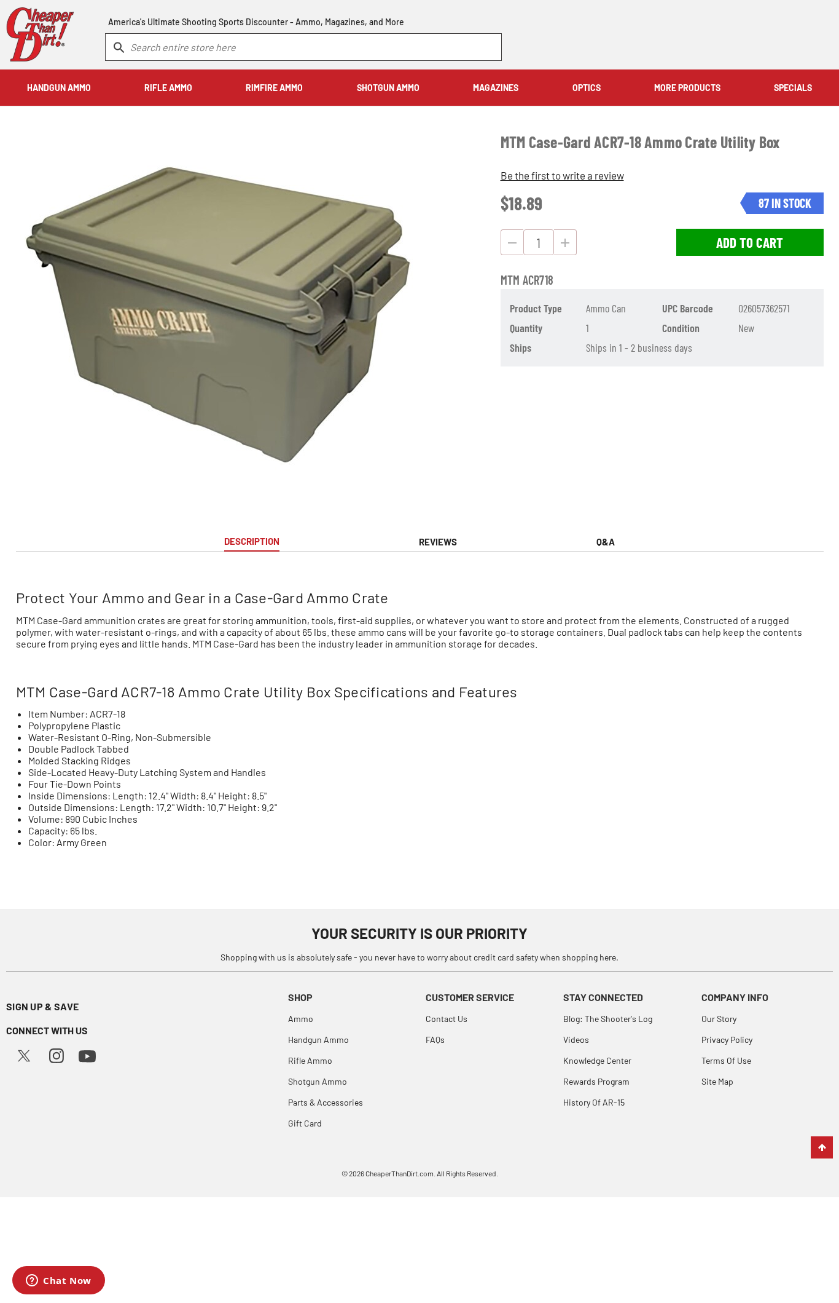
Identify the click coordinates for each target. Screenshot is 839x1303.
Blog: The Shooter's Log (607, 1018)
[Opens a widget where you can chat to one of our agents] (58, 1281)
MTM (510, 279)
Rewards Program (596, 1081)
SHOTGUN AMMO (388, 87)
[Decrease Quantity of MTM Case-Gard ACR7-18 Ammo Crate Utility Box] (512, 242)
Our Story (718, 1018)
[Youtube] (87, 1055)
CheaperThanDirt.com (399, 1173)
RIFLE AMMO (168, 87)
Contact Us (446, 1018)
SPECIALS (793, 87)
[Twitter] (24, 1054)
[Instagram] (56, 1054)
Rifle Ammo (310, 1060)
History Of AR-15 (594, 1102)
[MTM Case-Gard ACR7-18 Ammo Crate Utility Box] (218, 314)
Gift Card (305, 1123)
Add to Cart (749, 242)
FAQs (435, 1039)
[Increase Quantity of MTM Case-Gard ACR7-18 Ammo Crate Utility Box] (565, 242)
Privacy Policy (726, 1039)
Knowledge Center (597, 1060)
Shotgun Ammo (317, 1081)
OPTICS (586, 87)
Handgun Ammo (318, 1039)
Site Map (717, 1081)
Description (251, 541)
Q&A (605, 541)
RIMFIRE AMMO (274, 87)
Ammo (300, 1018)
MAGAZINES (495, 87)
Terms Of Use (726, 1060)
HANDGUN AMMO (59, 87)
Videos (576, 1039)
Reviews (438, 541)
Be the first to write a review (562, 175)
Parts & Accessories (325, 1102)
